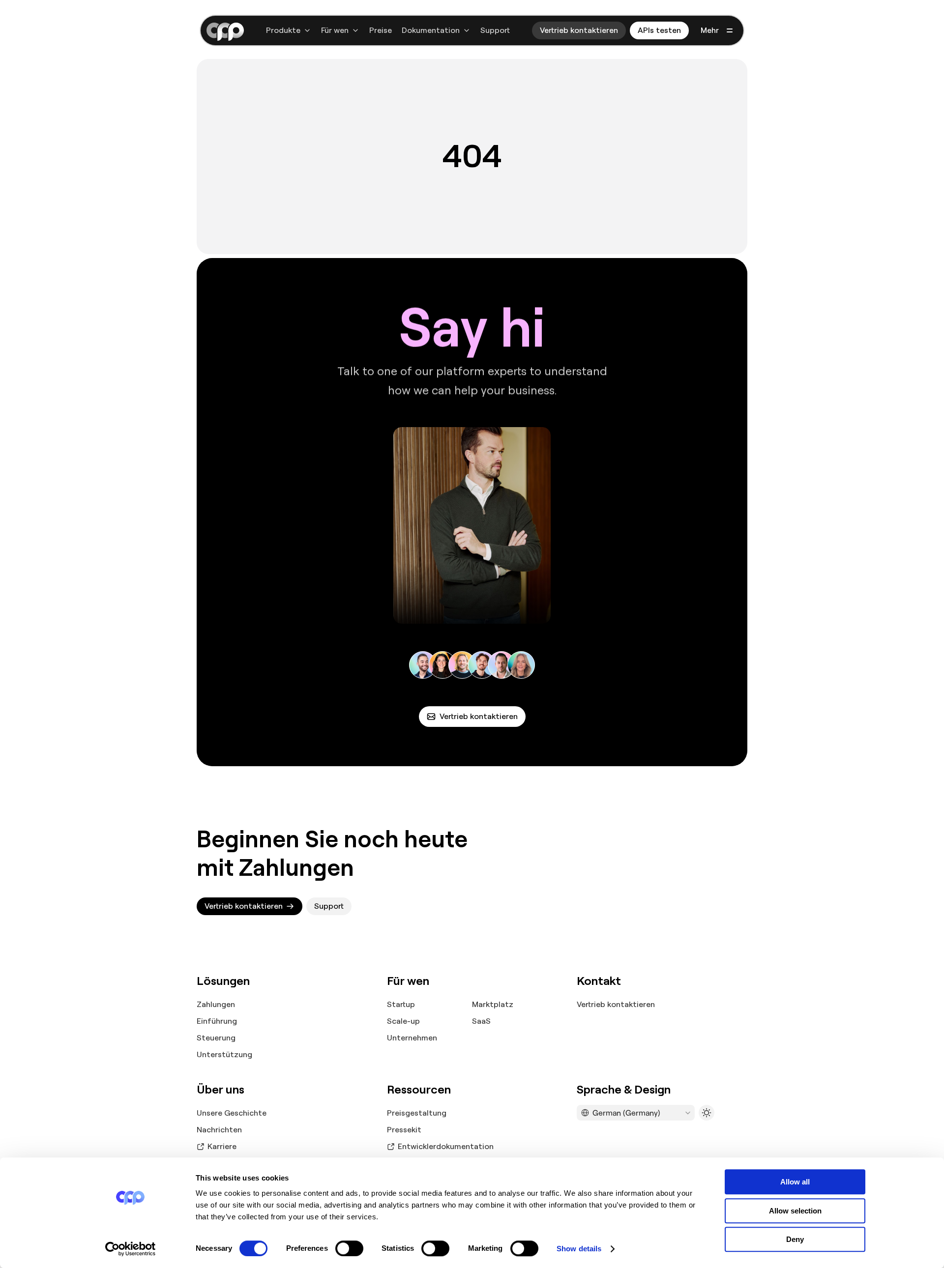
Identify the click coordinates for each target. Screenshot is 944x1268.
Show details (579, 1248)
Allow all (795, 1182)
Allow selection (795, 1211)
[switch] (349, 1248)
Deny (795, 1239)
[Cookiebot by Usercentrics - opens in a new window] (131, 1248)
